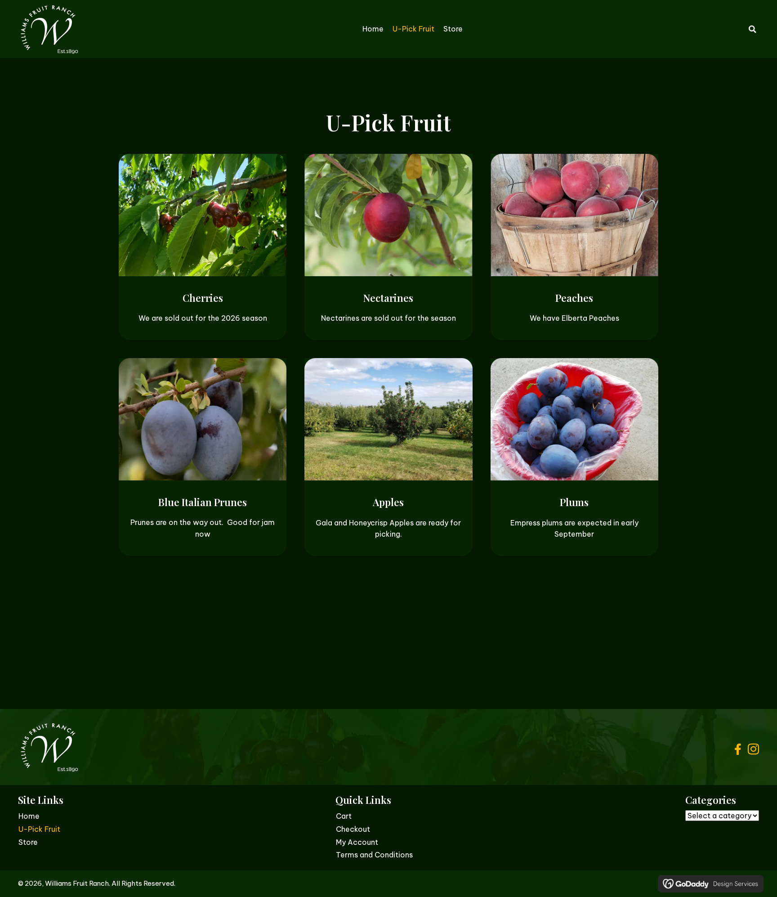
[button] (737, 749)
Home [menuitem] (29, 816)
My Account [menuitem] (357, 842)
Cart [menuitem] (344, 816)
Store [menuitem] (28, 842)
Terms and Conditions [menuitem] (374, 854)
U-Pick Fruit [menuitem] (39, 829)
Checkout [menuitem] (353, 829)
